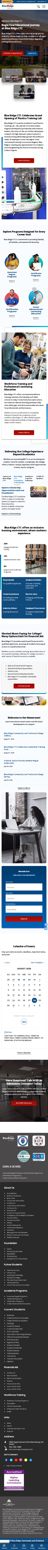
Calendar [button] (4, 1548)
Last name (10, 899)
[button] (38, 6)
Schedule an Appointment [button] (12, 53)
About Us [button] (9, 1194)
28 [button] (34, 1007)
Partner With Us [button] (23, 432)
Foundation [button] (10, 1249)
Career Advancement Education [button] (15, 1185)
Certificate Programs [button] (33, 1180)
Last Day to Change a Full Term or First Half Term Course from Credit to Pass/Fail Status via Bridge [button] (23, 1044)
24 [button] (13, 1007)
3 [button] (13, 991)
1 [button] (39, 986)
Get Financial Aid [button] (24, 692)
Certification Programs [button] (11, 1182)
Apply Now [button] (32, 53)
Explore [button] (12, 284)
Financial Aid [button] (11, 1373)
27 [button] (13, 986)
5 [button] (24, 991)
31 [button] (14, 1012)
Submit (24, 925)
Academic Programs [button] (15, 1297)
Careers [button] (24, 1548)
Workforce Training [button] (14, 1401)
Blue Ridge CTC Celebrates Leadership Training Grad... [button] (24, 754)
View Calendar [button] (24, 1059)
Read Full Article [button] (24, 160)
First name (10, 888)
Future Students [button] (13, 1271)
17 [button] (14, 1001)
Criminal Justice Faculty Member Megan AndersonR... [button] (21, 768)
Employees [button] (14, 1548)
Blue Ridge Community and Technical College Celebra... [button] (23, 741)
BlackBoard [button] (41, 1548)
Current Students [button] (14, 1316)
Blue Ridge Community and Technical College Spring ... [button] (23, 782)
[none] (7, 481)
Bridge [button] (32, 1548)
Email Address (11, 910)
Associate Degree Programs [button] (13, 1180)
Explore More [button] (8, 520)
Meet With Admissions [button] (24, 1109)
